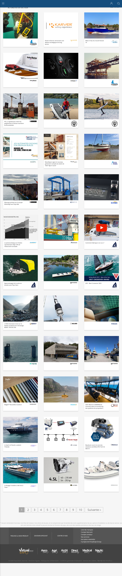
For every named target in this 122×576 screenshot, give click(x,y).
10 (80, 510)
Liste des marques (87, 530)
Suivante (94, 510)
